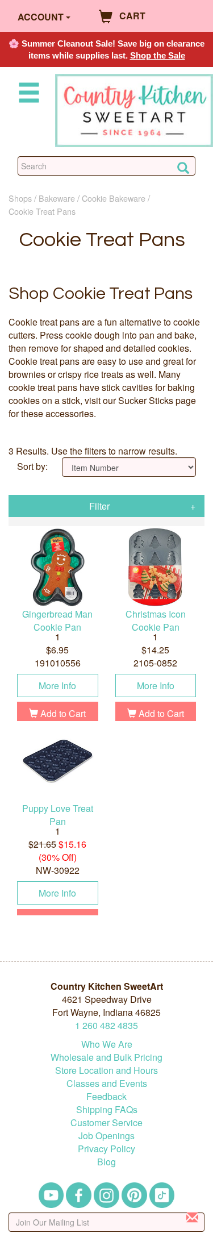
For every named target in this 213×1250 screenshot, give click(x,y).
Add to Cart (62, 713)
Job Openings (106, 1135)
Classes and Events (106, 1083)
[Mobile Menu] (26, 94)
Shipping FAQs (106, 1109)
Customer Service (106, 1122)
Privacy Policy (106, 1148)
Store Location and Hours (106, 1070)
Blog (106, 1161)
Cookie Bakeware (113, 198)
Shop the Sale (157, 55)
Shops (20, 198)
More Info (57, 685)
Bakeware (57, 198)
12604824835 (106, 1025)
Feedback (106, 1096)
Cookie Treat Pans (42, 211)
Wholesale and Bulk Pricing (106, 1057)
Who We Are (106, 1044)
